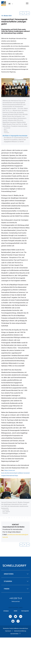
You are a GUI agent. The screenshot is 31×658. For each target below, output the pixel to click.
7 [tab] (19, 518)
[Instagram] (10, 616)
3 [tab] (9, 518)
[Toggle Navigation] (27, 3)
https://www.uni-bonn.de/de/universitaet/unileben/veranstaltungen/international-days (15, 473)
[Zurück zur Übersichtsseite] (24, 13)
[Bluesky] (15, 616)
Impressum (8, 631)
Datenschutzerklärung (20, 631)
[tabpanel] (15, 497)
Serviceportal (25, 611)
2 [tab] (6, 518)
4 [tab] (11, 518)
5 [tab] (14, 518)
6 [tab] (17, 518)
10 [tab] (27, 518)
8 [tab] (22, 518)
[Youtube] (12, 621)
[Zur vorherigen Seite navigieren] (21, 13)
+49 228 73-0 (15, 598)
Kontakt (15, 524)
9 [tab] (24, 518)
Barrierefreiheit (14, 633)
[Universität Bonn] (3, 3)
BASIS (15, 611)
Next (27, 497)
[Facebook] (18, 621)
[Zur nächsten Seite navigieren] (28, 13)
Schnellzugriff (14, 565)
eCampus (6, 611)
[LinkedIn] (20, 616)
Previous (3, 497)
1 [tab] (4, 518)
